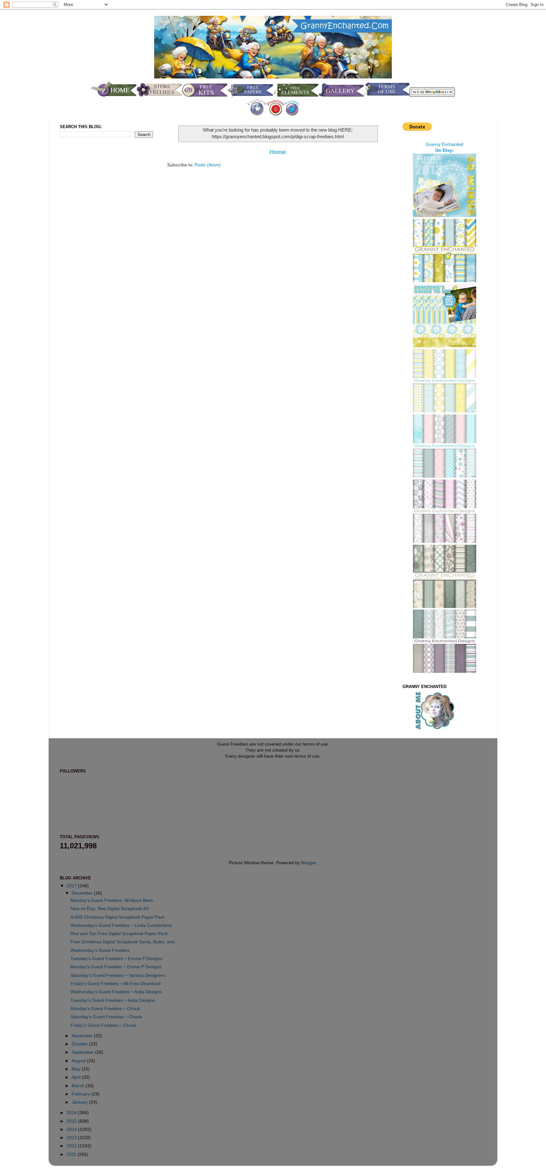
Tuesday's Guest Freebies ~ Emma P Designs (116, 958)
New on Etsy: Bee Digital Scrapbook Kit (109, 908)
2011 (72, 1154)
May (77, 1069)
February (81, 1094)
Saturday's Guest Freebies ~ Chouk (106, 1016)
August (79, 1060)
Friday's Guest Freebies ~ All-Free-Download (115, 983)
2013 (72, 1137)
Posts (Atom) (208, 165)
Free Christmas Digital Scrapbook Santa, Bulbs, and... (124, 941)
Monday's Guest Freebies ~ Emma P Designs (115, 966)
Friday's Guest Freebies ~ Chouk (103, 1025)
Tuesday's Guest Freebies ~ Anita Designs (112, 1000)
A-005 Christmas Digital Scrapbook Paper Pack (117, 917)
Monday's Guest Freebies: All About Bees (111, 900)
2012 (72, 1146)
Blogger (308, 862)
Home (278, 152)
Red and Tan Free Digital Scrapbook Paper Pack (119, 933)
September (83, 1052)
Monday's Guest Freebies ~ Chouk (105, 1008)
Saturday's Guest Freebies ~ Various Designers (117, 975)
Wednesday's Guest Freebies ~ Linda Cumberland (121, 925)
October (80, 1044)
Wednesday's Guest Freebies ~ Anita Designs (116, 991)
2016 (72, 1112)
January (80, 1102)
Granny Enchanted (444, 144)
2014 (72, 1129)
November (83, 1035)
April (77, 1077)
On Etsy (443, 150)
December (83, 893)
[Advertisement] (85, 248)
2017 (72, 886)
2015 (72, 1121)
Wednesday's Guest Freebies (100, 950)
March (79, 1085)
